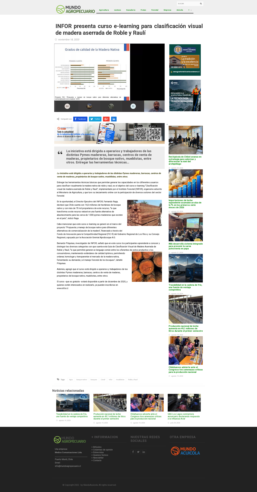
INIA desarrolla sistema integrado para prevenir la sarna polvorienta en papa (186, 246)
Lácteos (117, 10)
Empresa (167, 10)
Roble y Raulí (133, 380)
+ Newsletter (97, 457)
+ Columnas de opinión (102, 449)
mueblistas (120, 380)
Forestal (154, 10)
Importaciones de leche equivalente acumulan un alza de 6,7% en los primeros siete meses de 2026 (185, 204)
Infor (110, 380)
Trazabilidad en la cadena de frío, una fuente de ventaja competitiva (185, 287)
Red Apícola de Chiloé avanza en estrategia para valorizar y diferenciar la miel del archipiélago (185, 160)
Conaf (103, 380)
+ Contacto (96, 460)
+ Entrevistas (97, 452)
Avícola (180, 10)
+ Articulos (96, 447)
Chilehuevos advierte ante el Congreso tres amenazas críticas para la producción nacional (186, 369)
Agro (71, 380)
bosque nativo (81, 380)
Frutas (143, 10)
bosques (94, 380)
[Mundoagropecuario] (69, 7)
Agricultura (104, 10)
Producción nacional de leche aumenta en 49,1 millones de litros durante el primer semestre (186, 328)
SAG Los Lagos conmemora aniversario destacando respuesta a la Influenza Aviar (184, 416)
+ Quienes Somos (99, 455)
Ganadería (130, 10)
